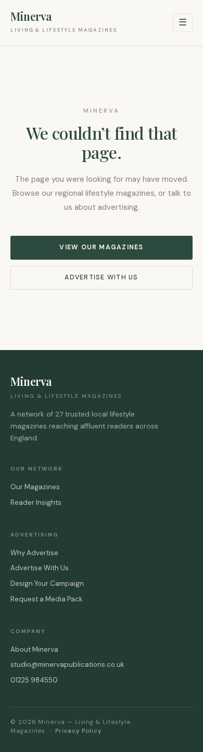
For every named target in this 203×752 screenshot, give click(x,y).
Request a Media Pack (46, 599)
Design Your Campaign (47, 583)
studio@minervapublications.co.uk (67, 664)
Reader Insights (35, 502)
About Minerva (34, 649)
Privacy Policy (78, 731)
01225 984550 (34, 680)
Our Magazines (35, 486)
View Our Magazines (101, 247)
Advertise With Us (101, 277)
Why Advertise (34, 552)
